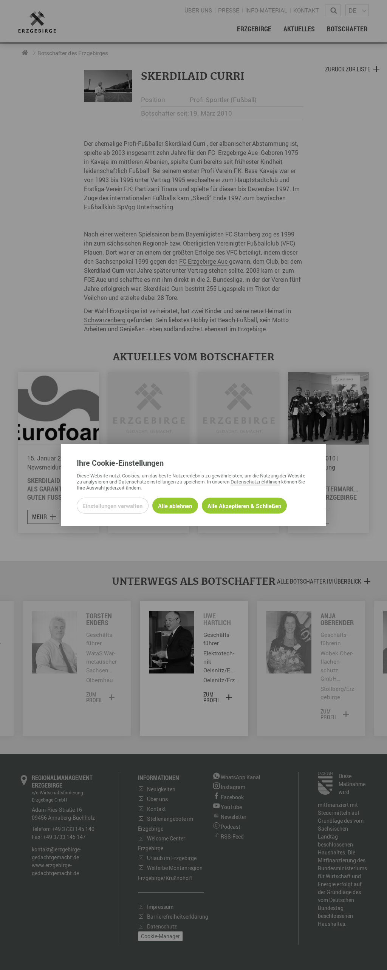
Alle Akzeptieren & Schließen (244, 505)
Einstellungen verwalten (112, 505)
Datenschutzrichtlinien (255, 481)
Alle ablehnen (175, 505)
